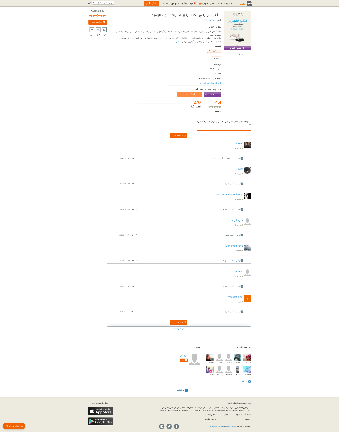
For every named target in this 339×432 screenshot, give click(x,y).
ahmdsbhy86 (228, 374)
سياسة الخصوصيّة (230, 426)
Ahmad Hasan (210, 362)
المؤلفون (175, 3)
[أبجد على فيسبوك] (176, 426)
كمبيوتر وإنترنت (214, 50)
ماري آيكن (212, 20)
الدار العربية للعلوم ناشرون (210, 83)
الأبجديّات (228, 3)
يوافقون (230, 158)
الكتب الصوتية (206, 3)
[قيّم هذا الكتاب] (97, 16)
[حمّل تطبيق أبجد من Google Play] (100, 421)
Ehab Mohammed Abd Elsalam (237, 362)
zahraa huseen (210, 374)
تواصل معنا (212, 414)
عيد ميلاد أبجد (188, 3)
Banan (220, 362)
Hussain (238, 374)
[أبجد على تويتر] (169, 426)
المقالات (164, 3)
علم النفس (216, 58)
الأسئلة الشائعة (210, 419)
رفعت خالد (220, 374)
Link (128, 158)
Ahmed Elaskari (247, 374)
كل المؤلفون (180, 390)
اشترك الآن (190, 94)
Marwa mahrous (247, 362)
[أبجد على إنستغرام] (161, 426)
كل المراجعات (178, 328)
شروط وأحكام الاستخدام (217, 426)
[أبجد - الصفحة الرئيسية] (242, 3)
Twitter (235, 54)
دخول (90, 3)
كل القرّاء (244, 381)
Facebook (239, 54)
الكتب (219, 3)
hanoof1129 (228, 362)
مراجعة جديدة (96, 22)
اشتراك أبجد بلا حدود (243, 414)
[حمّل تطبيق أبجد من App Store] (100, 411)
